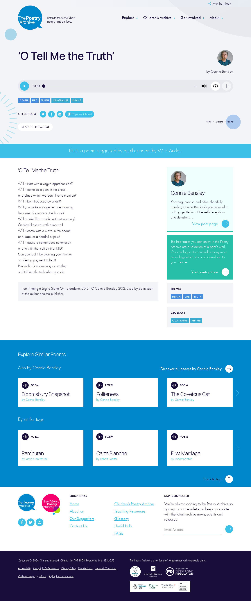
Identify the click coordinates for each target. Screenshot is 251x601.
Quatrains (60, 100)
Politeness (107, 394)
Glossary (121, 518)
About (214, 17)
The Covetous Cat (190, 394)
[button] (204, 86)
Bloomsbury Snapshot (45, 394)
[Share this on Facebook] (51, 114)
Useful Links (123, 526)
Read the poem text (35, 127)
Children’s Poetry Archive (134, 504)
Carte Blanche (111, 453)
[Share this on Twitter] (43, 114)
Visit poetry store (204, 272)
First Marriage (185, 453)
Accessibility (24, 568)
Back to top (212, 479)
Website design (26, 576)
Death (23, 100)
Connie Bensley (222, 71)
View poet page (205, 223)
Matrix (42, 576)
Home (74, 504)
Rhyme (77, 100)
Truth (45, 100)
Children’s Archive (157, 17)
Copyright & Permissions (46, 568)
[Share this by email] (60, 114)
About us (77, 511)
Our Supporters (82, 518)
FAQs (118, 533)
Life (34, 100)
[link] (24, 86)
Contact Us (78, 526)
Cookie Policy (85, 568)
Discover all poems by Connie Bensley (191, 368)
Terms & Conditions (105, 568)
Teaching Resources (129, 511)
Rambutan (33, 453)
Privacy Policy (68, 568)
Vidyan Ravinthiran (37, 459)
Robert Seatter (108, 459)
